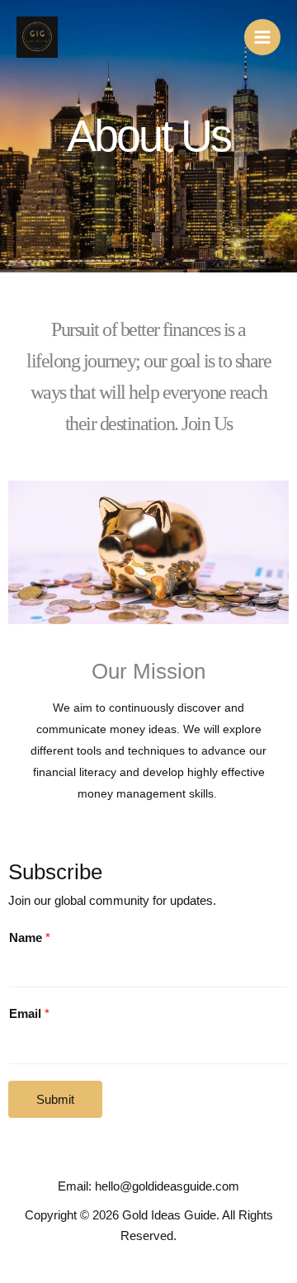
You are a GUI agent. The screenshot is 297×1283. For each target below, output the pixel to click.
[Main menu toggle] (262, 37)
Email (29, 1013)
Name (29, 937)
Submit (55, 1099)
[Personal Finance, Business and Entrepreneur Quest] (37, 37)
